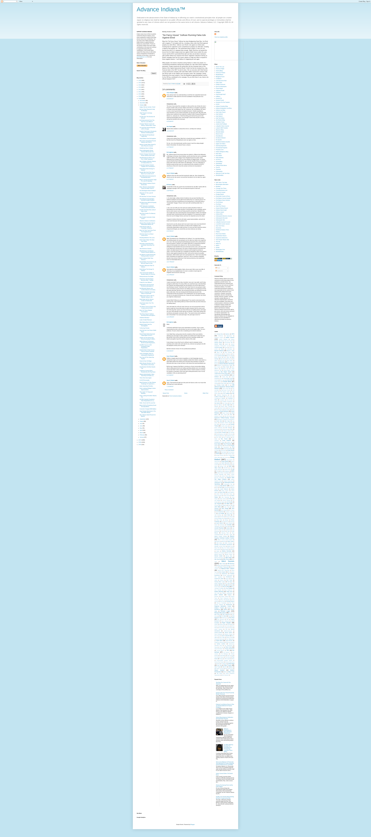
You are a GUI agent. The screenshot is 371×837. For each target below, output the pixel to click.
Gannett (224, 453)
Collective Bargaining (222, 395)
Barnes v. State (230, 350)
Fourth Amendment (228, 448)
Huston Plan (227, 469)
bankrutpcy (229, 349)
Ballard (222, 349)
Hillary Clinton (217, 467)
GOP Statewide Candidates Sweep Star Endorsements (147, 206)
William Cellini (231, 671)
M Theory (169, 184)
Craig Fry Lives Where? (146, 282)
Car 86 (231, 373)
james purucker (217, 495)
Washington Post (220, 249)
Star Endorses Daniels (145, 248)
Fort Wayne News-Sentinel (223, 200)
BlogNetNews (219, 74)
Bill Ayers (229, 358)
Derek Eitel (219, 421)
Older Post (205, 393)
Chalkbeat (218, 78)
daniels (216, 408)
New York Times (220, 226)
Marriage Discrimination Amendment (223, 544)
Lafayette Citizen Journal (222, 126)
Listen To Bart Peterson (146, 320)
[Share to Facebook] (193, 84)
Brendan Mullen (228, 365)
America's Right (220, 68)
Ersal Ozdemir (227, 440)
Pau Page (227, 583)
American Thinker (220, 72)
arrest (226, 347)
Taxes (215, 647)
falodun (216, 445)
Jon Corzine (231, 510)
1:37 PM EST (170, 147)
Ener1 (223, 435)
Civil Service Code (224, 391)
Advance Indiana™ (161, 9)
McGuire (232, 549)
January (142, 437)
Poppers (230, 594)
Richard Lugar (225, 611)
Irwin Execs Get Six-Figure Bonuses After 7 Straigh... (147, 279)
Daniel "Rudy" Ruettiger (226, 406)
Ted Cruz (221, 647)
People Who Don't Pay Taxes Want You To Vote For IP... (147, 173)
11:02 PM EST (170, 317)
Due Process (228, 427)
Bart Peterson (228, 352)
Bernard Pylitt (230, 355)
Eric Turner (224, 439)
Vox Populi (169, 126)
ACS (233, 334)
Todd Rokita (222, 655)
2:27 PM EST (170, 179)
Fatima (221, 445)
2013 (139, 87)
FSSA (217, 453)
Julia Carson (230, 513)
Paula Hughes (217, 586)
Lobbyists (228, 529)
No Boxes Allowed (220, 138)
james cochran (225, 490)
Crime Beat (217, 401)
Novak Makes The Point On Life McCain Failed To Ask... (148, 262)
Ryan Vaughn (226, 622)
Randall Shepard (230, 601)
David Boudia (231, 408)
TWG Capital (227, 658)
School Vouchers (218, 626)
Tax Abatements (228, 645)
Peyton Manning (218, 591)
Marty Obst (217, 547)
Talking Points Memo (221, 165)
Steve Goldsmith (226, 635)
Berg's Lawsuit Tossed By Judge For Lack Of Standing (148, 180)
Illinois (221, 471)
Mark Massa (219, 543)
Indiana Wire (219, 214)
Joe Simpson (223, 505)
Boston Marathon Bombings (227, 363)
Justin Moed (227, 515)
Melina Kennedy (226, 551)
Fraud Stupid (219, 88)
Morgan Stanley (220, 565)
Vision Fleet (231, 663)
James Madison (230, 492)
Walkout (230, 666)
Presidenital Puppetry (221, 147)
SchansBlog (219, 161)
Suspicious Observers (221, 237)
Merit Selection (229, 552)
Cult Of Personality (144, 380)
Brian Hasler (226, 367)
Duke (231, 429)
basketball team (218, 354)
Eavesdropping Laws (220, 434)
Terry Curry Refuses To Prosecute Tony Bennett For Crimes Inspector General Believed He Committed (225, 763)
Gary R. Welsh (170, 173)
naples (215, 567)
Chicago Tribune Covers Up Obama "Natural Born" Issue (148, 124)
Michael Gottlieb (218, 556)
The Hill (218, 241)
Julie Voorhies (217, 515)
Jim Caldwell (217, 500)
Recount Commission (222, 602)
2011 (139, 91)
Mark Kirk (224, 541)
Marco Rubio (229, 534)
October (142, 105)
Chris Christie (231, 383)
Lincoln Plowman (219, 528)
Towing (221, 658)
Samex (216, 624)
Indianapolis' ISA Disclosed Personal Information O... (147, 285)
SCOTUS (218, 159)
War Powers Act (229, 668)
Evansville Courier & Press (223, 196)
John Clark (226, 506)
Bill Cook (222, 360)
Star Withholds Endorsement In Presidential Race (148, 176)
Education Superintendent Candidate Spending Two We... (147, 245)
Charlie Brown (217, 381)
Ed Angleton (170, 152)
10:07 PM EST (170, 262)
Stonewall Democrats (219, 639)
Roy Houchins (220, 619)
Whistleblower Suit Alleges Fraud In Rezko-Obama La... (148, 251)
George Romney (220, 455)
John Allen (230, 505)
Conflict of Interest (218, 396)
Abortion (227, 334)
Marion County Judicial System (225, 539)
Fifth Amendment (225, 447)
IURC (221, 487)
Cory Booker (229, 399)
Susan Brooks (229, 640)
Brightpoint (223, 368)
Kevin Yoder (231, 518)
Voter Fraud (217, 666)
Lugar (228, 531)
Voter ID (224, 666)
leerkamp (222, 524)
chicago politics (223, 383)
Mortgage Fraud (229, 565)
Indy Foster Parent (220, 112)
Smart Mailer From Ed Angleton (148, 138)
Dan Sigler (227, 404)
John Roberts (224, 510)
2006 (139, 442)
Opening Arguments (221, 145)
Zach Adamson (225, 675)
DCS (231, 414)
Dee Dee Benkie (229, 416)
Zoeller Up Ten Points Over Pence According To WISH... (148, 338)
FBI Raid (226, 445)
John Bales (217, 507)
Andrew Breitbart (223, 339)
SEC (226, 629)
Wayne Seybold (219, 670)
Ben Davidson (227, 354)
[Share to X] (191, 84)
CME (233, 393)
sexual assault (218, 632)
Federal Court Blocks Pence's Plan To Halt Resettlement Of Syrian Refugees (225, 706)
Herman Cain (223, 466)
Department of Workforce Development (225, 419)
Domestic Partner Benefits (226, 422)
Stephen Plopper (229, 634)
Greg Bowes (229, 459)
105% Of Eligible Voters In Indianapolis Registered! (147, 354)
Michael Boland (218, 554)
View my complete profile (221, 37)
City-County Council (225, 390)
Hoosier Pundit (220, 100)
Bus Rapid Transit (226, 372)
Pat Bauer (229, 581)
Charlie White (227, 381)
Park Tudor (229, 580)
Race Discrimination (225, 599)
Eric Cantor (219, 437)
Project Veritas (224, 596)
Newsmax (218, 228)
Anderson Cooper (218, 337)
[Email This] (187, 84)
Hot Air (217, 104)
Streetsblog (219, 163)
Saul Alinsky (230, 624)
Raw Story (218, 153)
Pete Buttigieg (229, 588)
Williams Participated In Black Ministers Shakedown (228, 731)
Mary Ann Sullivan (226, 547)
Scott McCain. (222, 627)
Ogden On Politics (220, 143)
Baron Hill (219, 352)
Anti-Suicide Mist (228, 342)
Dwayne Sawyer (227, 430)
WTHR (217, 247)
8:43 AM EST (170, 98)
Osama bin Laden (218, 578)
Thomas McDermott (229, 648)
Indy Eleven (223, 485)
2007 (139, 440)
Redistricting (229, 604)
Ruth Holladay (219, 157)
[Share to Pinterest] (194, 84)
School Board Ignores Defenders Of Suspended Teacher (224, 718)
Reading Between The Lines (147, 237)
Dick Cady (227, 421)
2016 (139, 80)
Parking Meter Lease (219, 581)
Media (218, 551)
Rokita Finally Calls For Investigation (146, 325)
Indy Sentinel (219, 114)
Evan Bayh (217, 444)
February (142, 435)
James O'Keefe (220, 493)
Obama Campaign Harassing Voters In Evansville (147, 292)
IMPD (232, 471)
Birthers (216, 362)
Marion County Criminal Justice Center (224, 537)
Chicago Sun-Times (221, 188)
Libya (231, 526)
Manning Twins (225, 532)
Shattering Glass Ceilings (146, 148)
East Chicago (231, 432)
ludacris (223, 531)
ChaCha (216, 380)
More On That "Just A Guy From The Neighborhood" (148, 231)
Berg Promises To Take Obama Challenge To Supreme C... (148, 383)
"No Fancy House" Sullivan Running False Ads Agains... (148, 314)
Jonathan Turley (220, 122)
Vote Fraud (227, 665)
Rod (229, 616)
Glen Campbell (229, 455)
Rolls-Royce (224, 617)
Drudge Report (220, 194)
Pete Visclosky (217, 589)
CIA (228, 385)
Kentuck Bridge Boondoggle (220, 518)
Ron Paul (231, 617)
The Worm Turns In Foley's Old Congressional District (148, 307)
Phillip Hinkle (229, 591)
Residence (229, 607)
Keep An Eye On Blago (146, 361)
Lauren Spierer (219, 523)
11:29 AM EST (170, 131)
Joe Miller (227, 503)
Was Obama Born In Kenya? (147, 322)
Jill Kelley (230, 498)
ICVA (217, 471)
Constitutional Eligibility (219, 398)
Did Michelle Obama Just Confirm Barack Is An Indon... (148, 289)
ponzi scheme (218, 594)
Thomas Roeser (220, 650)
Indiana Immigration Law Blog (224, 108)
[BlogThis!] (189, 84)
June (141, 426)
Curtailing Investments (227, 401)
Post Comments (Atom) (175, 396)
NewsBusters (219, 136)
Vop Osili (219, 665)
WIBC (225, 671)
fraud (218, 452)
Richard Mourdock (220, 613)
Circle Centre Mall (226, 388)
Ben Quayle (222, 355)
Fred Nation (223, 452)
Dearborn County (218, 416)
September (143, 419)
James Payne (229, 493)
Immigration (227, 471)
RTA (227, 619)
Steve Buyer (217, 635)
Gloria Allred (217, 457)
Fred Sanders (231, 452)
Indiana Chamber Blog (222, 106)
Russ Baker (219, 155)
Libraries (226, 526)
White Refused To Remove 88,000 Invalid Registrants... (148, 342)
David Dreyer (219, 409)
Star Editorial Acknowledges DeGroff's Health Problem (147, 199)
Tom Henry (227, 657)
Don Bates (217, 424)
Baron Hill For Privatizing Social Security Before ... (148, 406)
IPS (217, 487)
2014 (139, 85)
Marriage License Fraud (219, 546)
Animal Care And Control (227, 340)
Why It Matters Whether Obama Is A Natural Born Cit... (148, 162)
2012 (139, 89)
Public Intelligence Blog (222, 151)
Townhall (218, 169)
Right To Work (222, 616)
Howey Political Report (222, 208)
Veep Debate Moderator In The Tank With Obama (148, 412)
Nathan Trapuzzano (224, 567)
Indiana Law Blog (220, 110)
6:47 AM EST (170, 375)
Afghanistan (229, 335)
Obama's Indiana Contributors (147, 221)
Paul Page (223, 585)
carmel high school (228, 378)
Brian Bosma (217, 367)
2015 (139, 82)
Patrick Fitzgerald (218, 583)
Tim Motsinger (224, 653)
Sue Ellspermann (230, 639)
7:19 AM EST (170, 386)
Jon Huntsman (219, 511)
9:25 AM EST (170, 121)
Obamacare (224, 573)
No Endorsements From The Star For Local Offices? (147, 121)
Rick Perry (217, 614)
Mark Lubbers (231, 541)
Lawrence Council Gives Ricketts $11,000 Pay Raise (147, 371)
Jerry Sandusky (225, 497)
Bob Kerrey (230, 362)
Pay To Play (226, 586)
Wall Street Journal (218, 668)
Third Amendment (218, 648)
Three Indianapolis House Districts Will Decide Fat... (147, 151)
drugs (231, 425)
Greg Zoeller (225, 461)
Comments (220, 271)
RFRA (225, 609)
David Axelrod (223, 408)
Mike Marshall (217, 559)
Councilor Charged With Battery (148, 409)
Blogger (193, 824)
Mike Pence (226, 559)
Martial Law (230, 546)
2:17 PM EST (170, 168)
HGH (230, 466)
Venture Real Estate (219, 662)
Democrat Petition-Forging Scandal (224, 417)
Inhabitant (232, 485)
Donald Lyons (225, 424)
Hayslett (228, 464)
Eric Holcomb (227, 437)
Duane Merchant (218, 427)
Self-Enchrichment (228, 630)
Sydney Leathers (221, 643)
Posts (218, 268)
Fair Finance (227, 444)
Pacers (227, 578)
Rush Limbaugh (225, 621)
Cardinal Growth (218, 375)
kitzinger (226, 519)
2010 (139, 94)
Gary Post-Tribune (220, 206)
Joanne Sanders (226, 500)
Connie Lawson (229, 396)
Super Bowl (219, 640)
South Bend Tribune (221, 235)
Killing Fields (219, 519)
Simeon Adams (228, 632)
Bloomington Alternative (222, 184)
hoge (231, 467)
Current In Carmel (220, 192)
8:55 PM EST (170, 231)
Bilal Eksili (223, 358)
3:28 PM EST (170, 190)
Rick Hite (231, 612)
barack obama (218, 350)
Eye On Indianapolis (221, 86)
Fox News (218, 204)
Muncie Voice (219, 134)
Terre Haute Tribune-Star (222, 239)
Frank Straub (231, 450)
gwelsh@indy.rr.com (142, 57)
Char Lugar (222, 380)
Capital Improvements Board (221, 373)
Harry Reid (222, 464)
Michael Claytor (228, 554)
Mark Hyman (217, 541)
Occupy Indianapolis (227, 575)
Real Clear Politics (221, 233)
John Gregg (224, 508)
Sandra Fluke (222, 624)
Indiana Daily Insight (221, 210)
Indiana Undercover (228, 480)
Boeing (216, 363)
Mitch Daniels (228, 561)
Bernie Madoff (217, 357)
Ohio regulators (218, 576)
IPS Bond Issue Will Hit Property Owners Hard (148, 203)
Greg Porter (217, 461)
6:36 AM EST (170, 351)
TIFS (228, 650)
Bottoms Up (220, 365)
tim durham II (226, 652)
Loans (222, 529)
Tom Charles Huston (219, 657)
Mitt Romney (231, 563)
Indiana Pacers (225, 476)
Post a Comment (169, 389)
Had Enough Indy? (221, 94)
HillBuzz (218, 96)
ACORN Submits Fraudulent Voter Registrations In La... (147, 400)
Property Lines (220, 149)
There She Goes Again (145, 378)
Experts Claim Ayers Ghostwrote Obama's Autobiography (148, 132)
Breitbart (218, 186)
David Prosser (226, 413)
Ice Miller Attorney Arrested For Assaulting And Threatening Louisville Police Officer (228, 748)
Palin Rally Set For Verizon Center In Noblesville (147, 300)
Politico (218, 231)
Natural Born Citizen (227, 568)
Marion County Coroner (220, 536)
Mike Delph (228, 557)
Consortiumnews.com (221, 190)
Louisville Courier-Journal (223, 224)
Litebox (228, 528)
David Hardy (227, 409)
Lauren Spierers (229, 523)
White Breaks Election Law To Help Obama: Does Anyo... (147, 364)
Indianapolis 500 (218, 482)
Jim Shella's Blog (220, 120)
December (143, 100)
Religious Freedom (219, 607)
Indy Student (219, 116)
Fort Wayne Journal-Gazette (223, 198)
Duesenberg (217, 429)
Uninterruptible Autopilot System (224, 660)
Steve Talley (222, 637)
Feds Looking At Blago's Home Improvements (148, 389)
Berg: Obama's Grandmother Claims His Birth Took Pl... (147, 187)
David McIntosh (224, 411)
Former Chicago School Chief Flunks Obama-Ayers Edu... (147, 154)
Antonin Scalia (218, 344)
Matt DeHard (226, 549)
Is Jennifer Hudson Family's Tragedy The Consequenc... (148, 165)
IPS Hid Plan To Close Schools (148, 196)
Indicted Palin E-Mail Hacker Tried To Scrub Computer (147, 350)
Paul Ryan (230, 585)
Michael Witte (229, 556)
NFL (229, 572)
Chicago (216, 383)
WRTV (217, 245)
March (141, 432)
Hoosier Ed (219, 98)
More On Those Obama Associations (146, 311)
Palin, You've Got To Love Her (147, 403)
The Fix (218, 167)
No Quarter (219, 139)
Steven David (230, 637)
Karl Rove (222, 516)
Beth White (226, 357)
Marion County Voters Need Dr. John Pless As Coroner (148, 145)
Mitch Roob (222, 563)
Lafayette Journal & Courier (223, 222)
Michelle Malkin (220, 132)
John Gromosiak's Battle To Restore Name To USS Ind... (148, 273)
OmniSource (229, 576)
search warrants (218, 629)
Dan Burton (217, 403)
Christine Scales (221, 385)
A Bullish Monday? (144, 317)
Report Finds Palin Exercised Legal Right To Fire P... (147, 334)
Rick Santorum (226, 614)
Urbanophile (219, 171)
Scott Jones (227, 626)
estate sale (229, 442)
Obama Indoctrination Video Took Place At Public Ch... (147, 375)
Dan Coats (224, 403)
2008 (139, 98)
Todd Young (230, 655)
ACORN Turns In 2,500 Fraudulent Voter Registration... (146, 346)
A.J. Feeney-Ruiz (218, 334)
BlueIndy (222, 362)
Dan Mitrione (219, 404)
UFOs (233, 658)
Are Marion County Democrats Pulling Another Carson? (147, 255)
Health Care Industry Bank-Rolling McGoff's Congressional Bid (225, 797)
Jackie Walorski (224, 489)
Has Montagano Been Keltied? (148, 190)
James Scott (226, 495)
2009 (139, 96)
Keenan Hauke (229, 516)
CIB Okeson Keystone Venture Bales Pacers (224, 386)
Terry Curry (229, 647)
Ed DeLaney (230, 434)
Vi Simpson (223, 663)
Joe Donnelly (229, 502)
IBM (233, 469)
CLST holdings (226, 393)
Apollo (226, 344)
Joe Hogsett (217, 503)
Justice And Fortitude (221, 124)
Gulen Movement (225, 463)
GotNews (218, 92)
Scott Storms (230, 627)
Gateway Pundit (220, 90)
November (143, 102)
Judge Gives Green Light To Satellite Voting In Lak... (147, 296)
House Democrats (218, 469)
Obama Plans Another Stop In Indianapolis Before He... (147, 223)
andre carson (230, 337)
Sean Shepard (170, 92)
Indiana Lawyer (220, 212)
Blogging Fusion (220, 76)
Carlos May (225, 376)
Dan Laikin (231, 403)
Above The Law (220, 66)
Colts (231, 395)
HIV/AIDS (226, 467)
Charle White (230, 380)
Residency (217, 609)
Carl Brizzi (226, 375)
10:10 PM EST (170, 274)
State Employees (218, 634)
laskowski (232, 521)
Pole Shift (216, 593)
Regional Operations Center (222, 606)
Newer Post (166, 393)
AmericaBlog (219, 70)
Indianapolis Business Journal (224, 216)
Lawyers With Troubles (222, 128)
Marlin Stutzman (228, 543)
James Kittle (222, 492)
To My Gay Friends (144, 328)
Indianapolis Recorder (222, 218)
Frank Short (223, 450)
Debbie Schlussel (220, 84)
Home (185, 393)
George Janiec (231, 453)
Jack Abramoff (227, 487)
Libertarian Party (218, 526)
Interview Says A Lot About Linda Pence (146, 234)
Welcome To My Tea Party (222, 173)
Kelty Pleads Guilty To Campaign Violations (146, 227)
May (141, 428)
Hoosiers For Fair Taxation (223, 102)
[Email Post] (184, 83)
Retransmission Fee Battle (146, 276)
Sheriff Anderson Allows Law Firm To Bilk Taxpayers (147, 158)
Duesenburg (225, 429)
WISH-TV (218, 243)
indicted (216, 485)
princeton (216, 596)
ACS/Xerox (220, 335)
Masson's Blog (220, 130)
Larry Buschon (225, 521)
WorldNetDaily (220, 251)
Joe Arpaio (222, 502)
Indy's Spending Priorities (146, 386)
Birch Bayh (229, 360)
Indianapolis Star (220, 220)
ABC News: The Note (221, 182)
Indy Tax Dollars (220, 118)
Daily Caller (219, 82)
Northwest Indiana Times (222, 230)
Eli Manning (217, 435)
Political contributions (227, 593)
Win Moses (220, 673)
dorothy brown (224, 425)
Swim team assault (230, 642)
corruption (222, 399)
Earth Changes (222, 432)
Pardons (222, 580)
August (142, 421)
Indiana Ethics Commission (223, 472)
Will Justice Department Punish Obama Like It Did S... (148, 141)
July (141, 423)
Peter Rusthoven (228, 589)
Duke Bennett (217, 430)
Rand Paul (222, 601)
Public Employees (224, 598)
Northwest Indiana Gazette (223, 142)
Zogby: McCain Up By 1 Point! (147, 107)
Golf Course (225, 457)
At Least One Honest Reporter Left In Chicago (147, 128)
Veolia (218, 663)
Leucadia (229, 524)
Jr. (215, 513)
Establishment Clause (219, 442)
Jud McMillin (221, 513)
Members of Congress (219, 552)
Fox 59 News (219, 202)
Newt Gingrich (222, 572)
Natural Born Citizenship (223, 570)
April (141, 430)
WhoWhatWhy (219, 175)
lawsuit (215, 524)
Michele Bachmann (218, 557)
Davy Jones (224, 414)
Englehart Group (230, 435)
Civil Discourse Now (221, 80)
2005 (139, 444)
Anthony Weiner (218, 342)
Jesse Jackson (223, 498)
